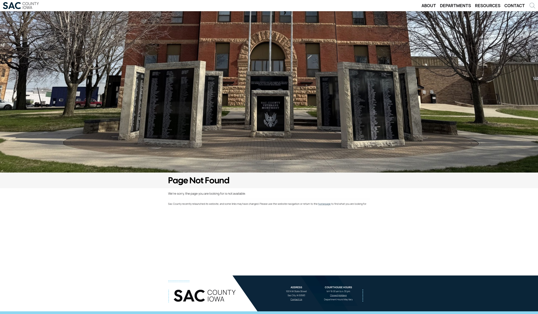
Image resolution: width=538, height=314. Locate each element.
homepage (324, 203)
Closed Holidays (338, 295)
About (429, 5)
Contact (514, 5)
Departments (455, 5)
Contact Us (296, 299)
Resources (487, 5)
